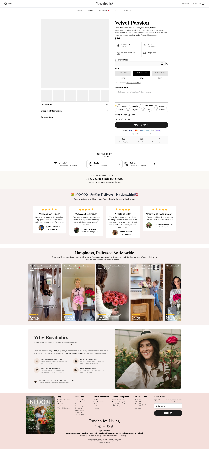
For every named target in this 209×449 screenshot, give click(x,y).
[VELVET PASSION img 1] (46, 95)
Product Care (47, 117)
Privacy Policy (93, 436)
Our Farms (97, 406)
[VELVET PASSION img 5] (94, 95)
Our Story (97, 400)
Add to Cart (142, 125)
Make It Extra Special (125, 115)
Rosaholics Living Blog (119, 402)
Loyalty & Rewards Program (121, 404)
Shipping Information (51, 111)
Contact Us (137, 408)
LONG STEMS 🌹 (103, 11)
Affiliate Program (117, 406)
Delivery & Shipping (139, 404)
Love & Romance (80, 402)
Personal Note (121, 87)
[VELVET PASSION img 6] (106, 95)
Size (117, 68)
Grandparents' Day (133, 83)
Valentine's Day (80, 400)
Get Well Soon (79, 414)
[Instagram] (104, 426)
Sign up (168, 413)
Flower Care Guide (118, 400)
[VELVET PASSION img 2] (58, 95)
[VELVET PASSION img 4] (82, 95)
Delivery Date (121, 60)
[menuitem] (80, 11)
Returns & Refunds (139, 406)
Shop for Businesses (63, 406)
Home (82, 436)
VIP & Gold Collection (64, 408)
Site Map (123, 436)
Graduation (79, 412)
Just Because (79, 410)
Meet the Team (98, 404)
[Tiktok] (112, 426)
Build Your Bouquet (63, 400)
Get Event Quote (138, 402)
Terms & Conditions (109, 436)
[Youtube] (99, 426)
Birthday (78, 404)
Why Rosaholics (99, 402)
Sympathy (78, 408)
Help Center (137, 400)
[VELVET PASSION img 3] (70, 95)
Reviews (96, 408)
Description (46, 104)
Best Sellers (60, 402)
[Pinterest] (108, 426)
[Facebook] (95, 426)
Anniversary (79, 406)
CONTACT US (127, 11)
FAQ (115, 11)
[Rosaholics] (104, 3)
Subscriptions (61, 404)
